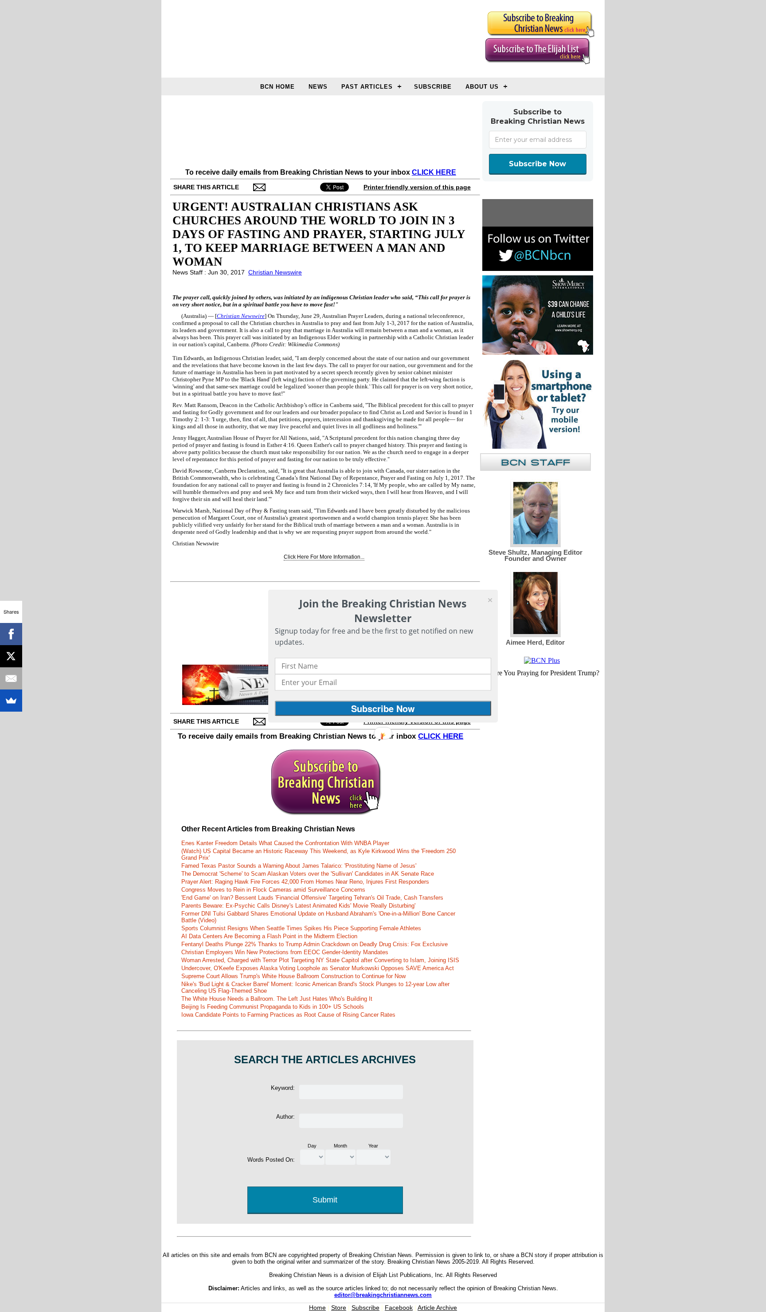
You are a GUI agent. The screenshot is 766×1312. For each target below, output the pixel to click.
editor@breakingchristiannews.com (383, 1295)
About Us (482, 86)
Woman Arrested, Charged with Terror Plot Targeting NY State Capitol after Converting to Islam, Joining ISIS (320, 960)
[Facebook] (11, 634)
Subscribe (433, 86)
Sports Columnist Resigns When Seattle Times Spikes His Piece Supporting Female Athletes (301, 928)
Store (338, 1307)
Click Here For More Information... (324, 557)
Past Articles (367, 86)
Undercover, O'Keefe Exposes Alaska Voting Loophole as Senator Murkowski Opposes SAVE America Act (317, 968)
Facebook (399, 1307)
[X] (11, 656)
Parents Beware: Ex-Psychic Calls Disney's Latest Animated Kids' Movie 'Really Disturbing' (298, 905)
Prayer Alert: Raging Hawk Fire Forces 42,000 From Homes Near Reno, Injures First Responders (305, 881)
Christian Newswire (275, 272)
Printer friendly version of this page (417, 187)
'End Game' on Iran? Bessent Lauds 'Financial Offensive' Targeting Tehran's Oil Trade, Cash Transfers (312, 897)
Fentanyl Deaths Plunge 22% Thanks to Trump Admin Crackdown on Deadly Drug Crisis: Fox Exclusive (314, 944)
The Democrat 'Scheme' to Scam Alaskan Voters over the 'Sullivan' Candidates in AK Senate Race (307, 873)
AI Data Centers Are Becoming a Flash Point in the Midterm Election (269, 936)
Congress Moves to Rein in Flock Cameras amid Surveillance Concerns (273, 889)
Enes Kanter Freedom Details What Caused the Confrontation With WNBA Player (285, 843)
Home (317, 1307)
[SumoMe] (11, 700)
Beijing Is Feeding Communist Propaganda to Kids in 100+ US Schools (272, 1006)
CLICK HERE (434, 172)
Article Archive (437, 1307)
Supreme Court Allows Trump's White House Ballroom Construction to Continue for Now (293, 976)
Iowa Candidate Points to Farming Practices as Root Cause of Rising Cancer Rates (288, 1014)
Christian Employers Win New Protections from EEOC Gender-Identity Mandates (284, 952)
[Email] (11, 678)
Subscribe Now (537, 164)
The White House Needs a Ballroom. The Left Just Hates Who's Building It (276, 998)
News (318, 86)
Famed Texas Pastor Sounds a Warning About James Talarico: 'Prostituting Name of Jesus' (298, 865)
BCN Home (277, 86)
